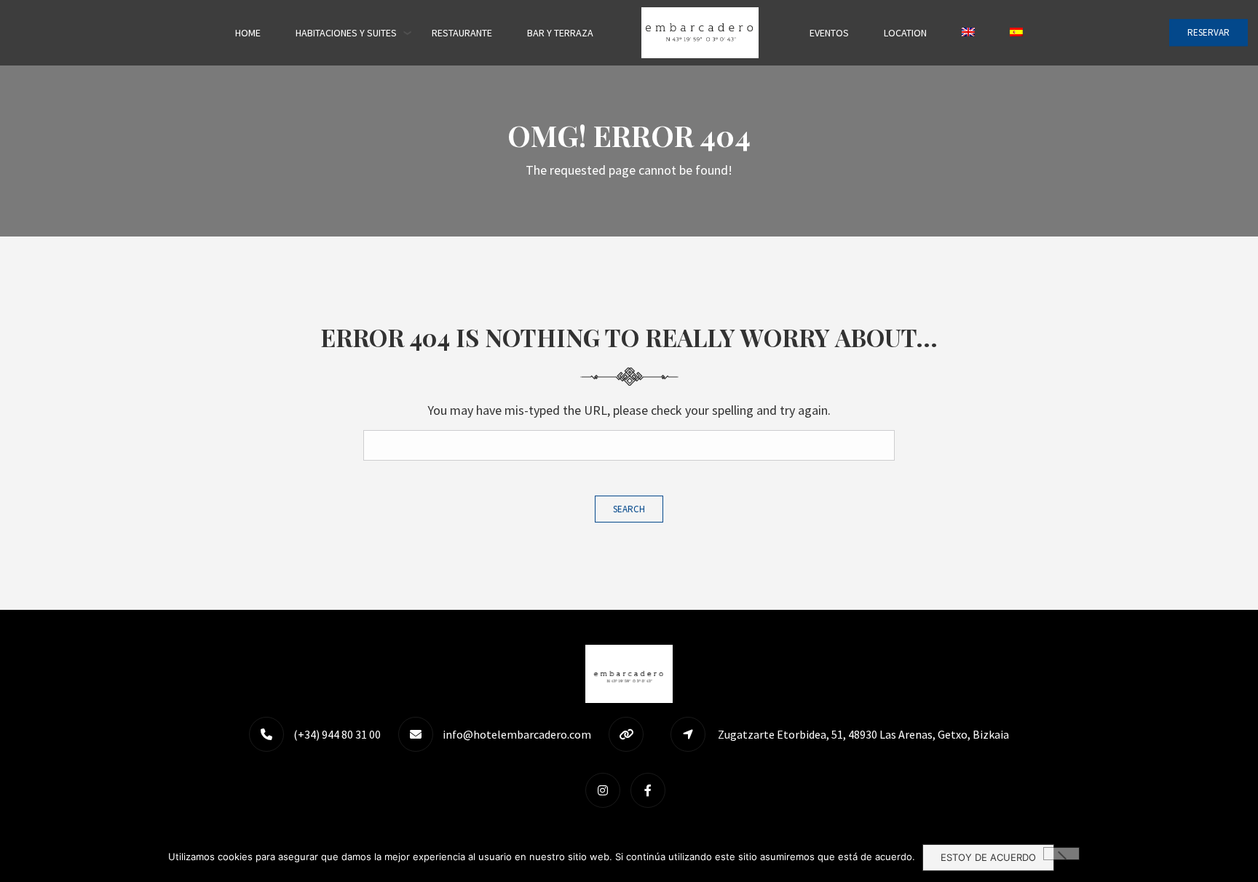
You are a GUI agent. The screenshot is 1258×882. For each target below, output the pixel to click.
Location (905, 32)
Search (629, 509)
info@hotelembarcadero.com (517, 734)
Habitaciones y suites (346, 32)
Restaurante (462, 32)
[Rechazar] (1061, 853)
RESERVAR (1208, 32)
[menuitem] (968, 33)
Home (248, 32)
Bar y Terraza (560, 32)
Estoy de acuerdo (988, 857)
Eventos (829, 32)
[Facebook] (651, 790)
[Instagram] (606, 790)
